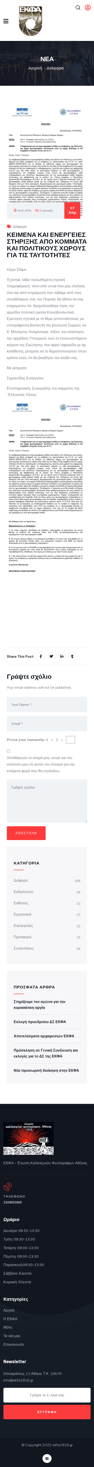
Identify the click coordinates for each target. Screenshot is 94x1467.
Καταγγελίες (23, 925)
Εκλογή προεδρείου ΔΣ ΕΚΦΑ (40, 1021)
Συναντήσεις (24, 948)
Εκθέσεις (21, 903)
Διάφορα (55, 68)
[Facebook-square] (46, 1458)
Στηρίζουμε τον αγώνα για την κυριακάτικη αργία (39, 1004)
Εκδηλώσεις (24, 891)
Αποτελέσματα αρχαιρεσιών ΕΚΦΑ (44, 1036)
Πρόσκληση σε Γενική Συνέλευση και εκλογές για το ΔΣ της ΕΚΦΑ (46, 1053)
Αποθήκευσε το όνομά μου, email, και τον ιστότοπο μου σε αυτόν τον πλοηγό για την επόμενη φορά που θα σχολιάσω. (41, 764)
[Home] (28, 1138)
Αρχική (35, 68)
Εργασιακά (22, 914)
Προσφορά (22, 937)
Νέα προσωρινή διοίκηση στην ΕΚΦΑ (46, 1070)
